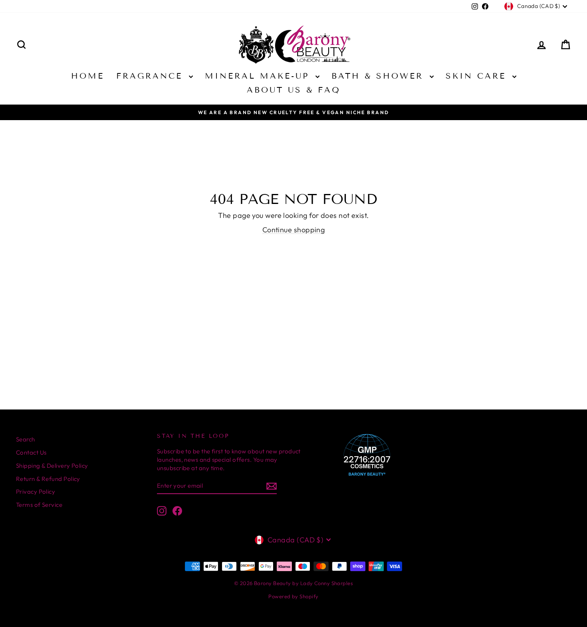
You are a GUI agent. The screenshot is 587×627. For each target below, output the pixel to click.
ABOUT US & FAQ (294, 90)
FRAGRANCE (151, 76)
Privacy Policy (35, 491)
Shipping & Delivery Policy (52, 465)
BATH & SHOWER (379, 76)
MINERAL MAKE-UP (259, 76)
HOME (87, 76)
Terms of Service (39, 504)
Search (25, 439)
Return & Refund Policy (48, 479)
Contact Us (31, 452)
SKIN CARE (478, 76)
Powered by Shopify (293, 596)
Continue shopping (293, 229)
